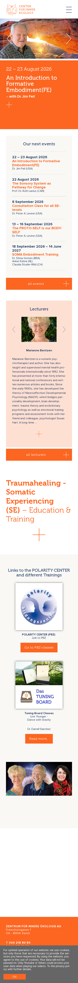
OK (15, 976)
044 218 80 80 (20, 942)
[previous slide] (9, 39)
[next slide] (68, 39)
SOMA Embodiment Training (35, 254)
